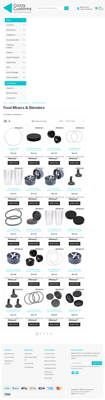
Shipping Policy (50, 368)
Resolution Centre (9, 362)
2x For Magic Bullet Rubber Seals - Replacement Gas (74, 150)
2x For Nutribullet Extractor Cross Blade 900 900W (54, 190)
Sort (61, 121)
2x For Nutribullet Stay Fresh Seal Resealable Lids (33, 230)
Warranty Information (49, 373)
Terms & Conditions (94, 366)
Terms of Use (49, 354)
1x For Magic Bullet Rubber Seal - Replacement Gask (13, 150)
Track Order (9, 357)
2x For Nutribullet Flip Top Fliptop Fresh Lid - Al (74, 190)
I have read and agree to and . (85, 367)
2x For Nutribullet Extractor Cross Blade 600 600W (34, 190)
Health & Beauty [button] (12, 57)
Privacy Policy (49, 357)
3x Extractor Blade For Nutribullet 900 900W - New (13, 271)
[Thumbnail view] (5, 121)
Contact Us (10, 98)
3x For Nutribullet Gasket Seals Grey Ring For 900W (34, 311)
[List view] (9, 121)
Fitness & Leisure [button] (10, 46)
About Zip (48, 378)
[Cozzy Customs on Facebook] (73, 372)
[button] (84, 8)
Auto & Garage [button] (12, 72)
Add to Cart (13, 163)
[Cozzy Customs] (17, 8)
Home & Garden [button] (12, 40)
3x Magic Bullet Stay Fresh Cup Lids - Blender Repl (74, 311)
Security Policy (50, 365)
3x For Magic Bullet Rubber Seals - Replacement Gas (54, 271)
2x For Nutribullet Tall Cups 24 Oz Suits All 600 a (54, 230)
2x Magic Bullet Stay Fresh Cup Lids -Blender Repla (74, 230)
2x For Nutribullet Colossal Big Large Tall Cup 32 (13, 190)
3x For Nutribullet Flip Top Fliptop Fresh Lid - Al (13, 311)
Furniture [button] (10, 25)
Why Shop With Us (31, 358)
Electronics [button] (10, 30)
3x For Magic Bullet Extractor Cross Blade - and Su (34, 271)
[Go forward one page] (51, 334)
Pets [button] (8, 67)
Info (18, 158)
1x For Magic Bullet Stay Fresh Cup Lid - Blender (34, 149)
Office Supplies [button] (12, 77)
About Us (10, 88)
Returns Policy (12, 93)
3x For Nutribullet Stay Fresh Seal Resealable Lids (54, 311)
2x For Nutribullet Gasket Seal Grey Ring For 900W (13, 230)
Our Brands (29, 367)
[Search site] (66, 8)
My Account (9, 354)
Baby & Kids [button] (11, 62)
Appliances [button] (10, 35)
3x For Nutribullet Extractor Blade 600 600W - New (74, 271)
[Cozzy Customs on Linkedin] (76, 372)
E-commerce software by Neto (80, 391)
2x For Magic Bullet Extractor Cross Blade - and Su (54, 150)
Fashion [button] (9, 53)
